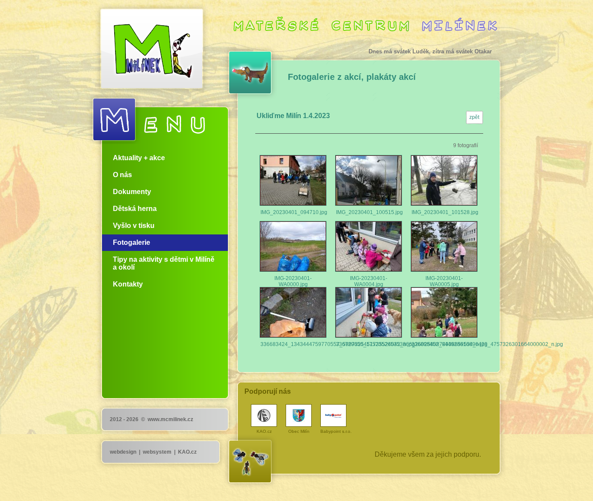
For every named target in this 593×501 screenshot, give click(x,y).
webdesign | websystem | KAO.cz (153, 452)
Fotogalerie (131, 242)
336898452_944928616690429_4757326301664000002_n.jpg (444, 312)
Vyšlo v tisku (134, 225)
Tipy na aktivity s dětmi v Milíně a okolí (163, 263)
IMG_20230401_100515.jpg (368, 180)
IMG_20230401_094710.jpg (293, 180)
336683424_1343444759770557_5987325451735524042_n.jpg (293, 312)
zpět (474, 117)
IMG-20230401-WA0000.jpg (293, 246)
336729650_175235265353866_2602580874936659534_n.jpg (368, 312)
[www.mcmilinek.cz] (144, 45)
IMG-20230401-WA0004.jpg (368, 246)
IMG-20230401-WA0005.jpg (444, 246)
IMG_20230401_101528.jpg (444, 180)
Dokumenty (132, 191)
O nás (122, 174)
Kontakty (128, 284)
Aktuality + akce (139, 158)
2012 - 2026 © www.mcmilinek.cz (151, 419)
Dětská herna (135, 208)
